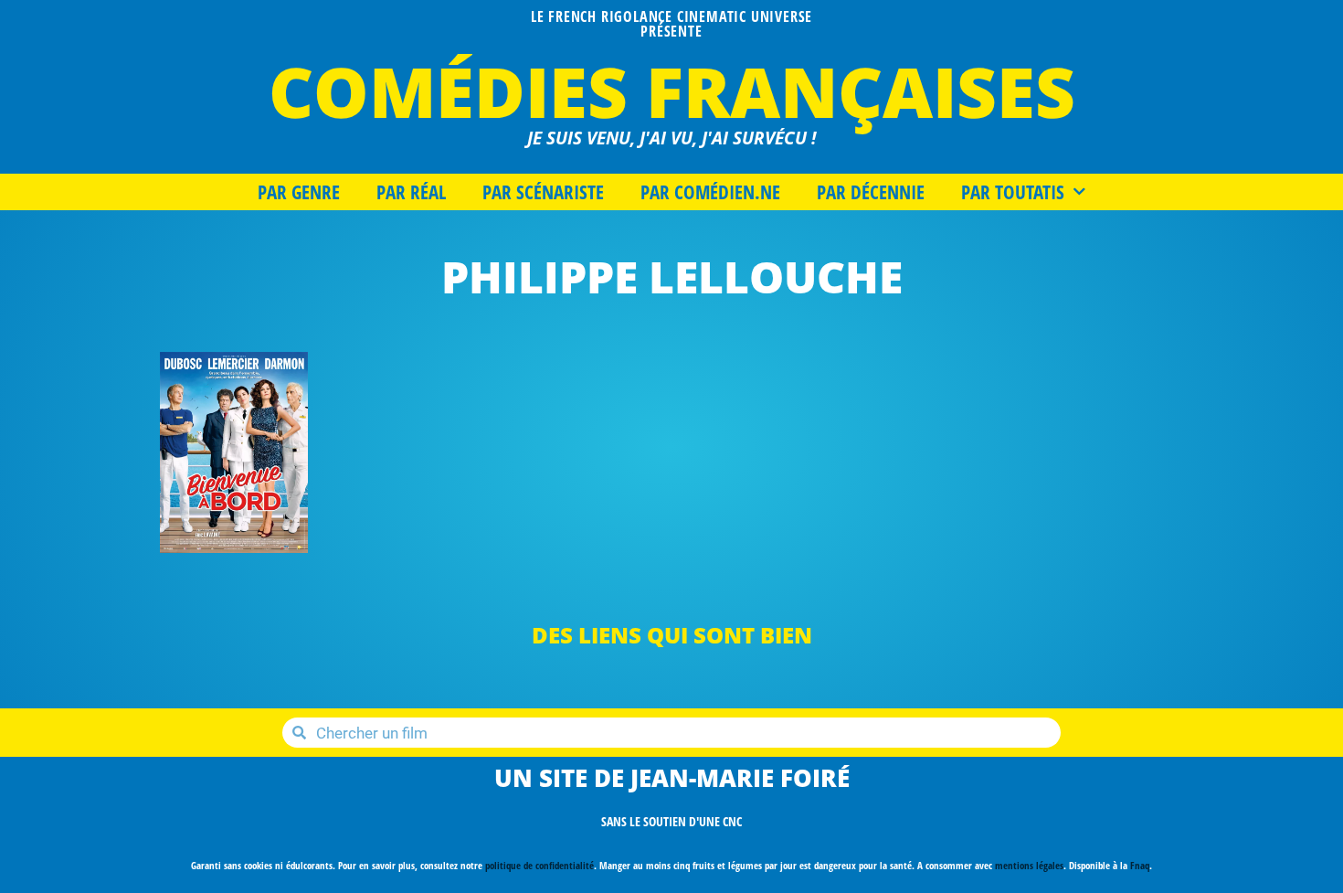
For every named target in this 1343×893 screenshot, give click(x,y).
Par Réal (411, 192)
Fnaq (1139, 865)
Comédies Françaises (672, 91)
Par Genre (299, 192)
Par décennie (871, 192)
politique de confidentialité (539, 865)
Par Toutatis (1012, 192)
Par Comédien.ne (710, 192)
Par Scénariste (543, 192)
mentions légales (1029, 865)
